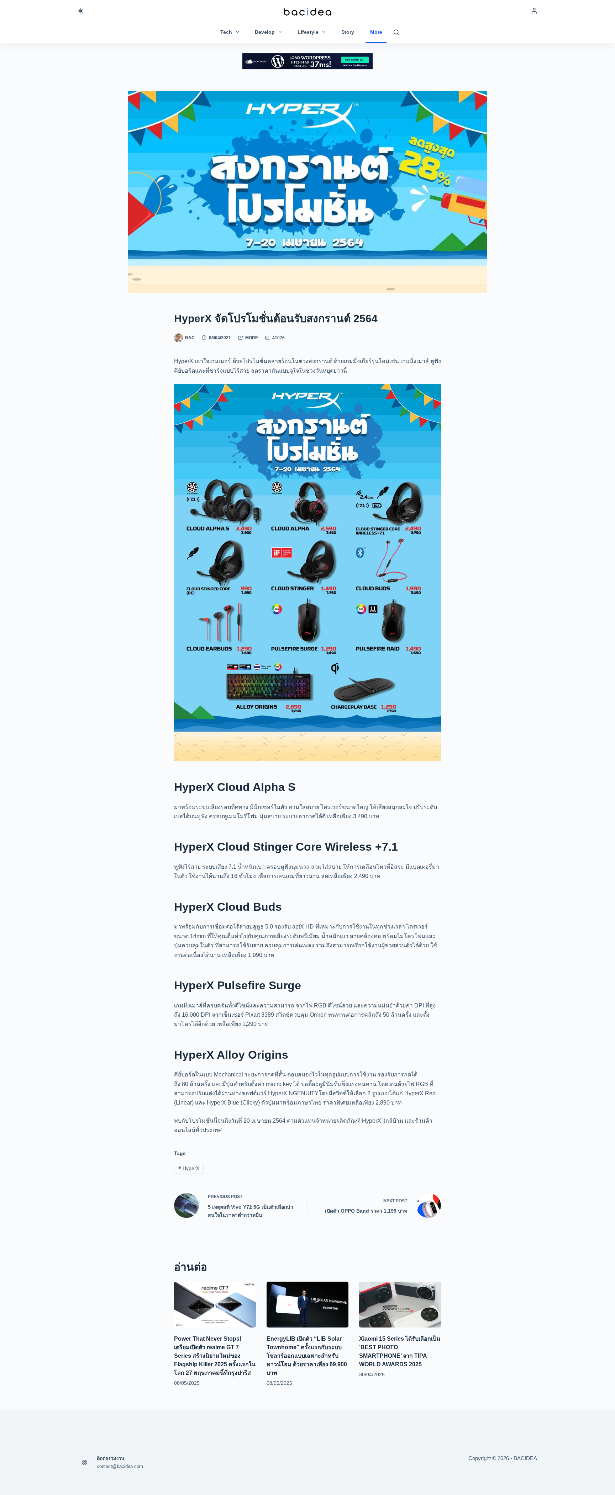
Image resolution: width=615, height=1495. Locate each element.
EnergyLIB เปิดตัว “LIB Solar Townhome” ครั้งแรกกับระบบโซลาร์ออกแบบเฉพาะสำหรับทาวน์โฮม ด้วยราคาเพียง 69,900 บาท (307, 1356)
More (376, 32)
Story (347, 32)
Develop (265, 32)
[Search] (396, 32)
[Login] (534, 11)
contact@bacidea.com (120, 1466)
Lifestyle (308, 32)
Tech (226, 32)
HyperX (188, 1168)
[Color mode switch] (80, 11)
